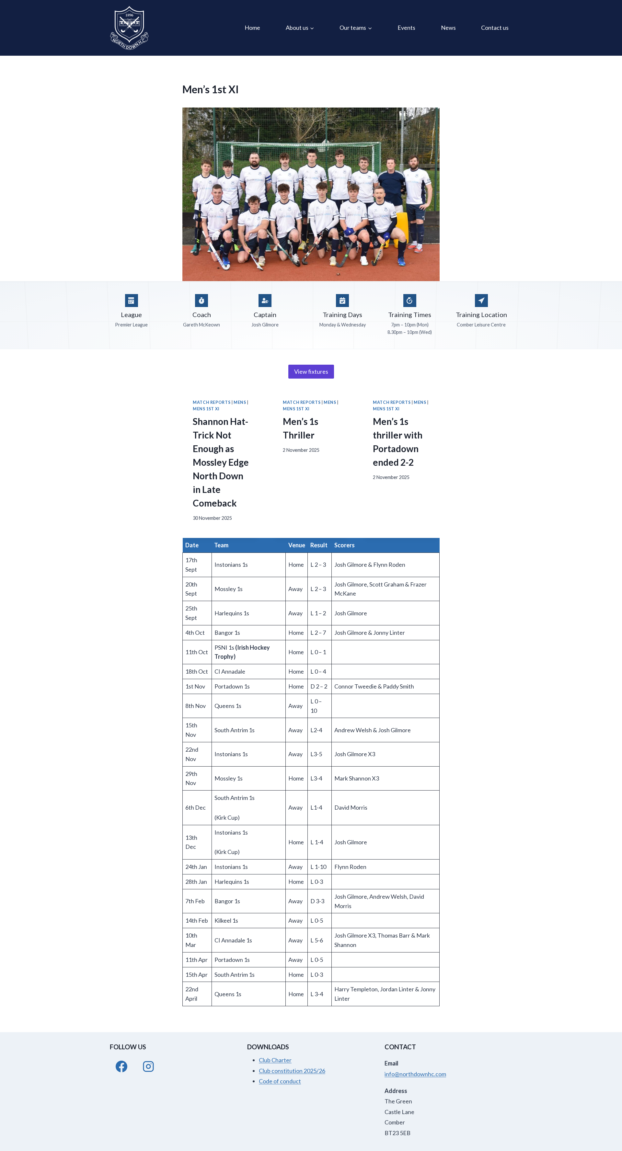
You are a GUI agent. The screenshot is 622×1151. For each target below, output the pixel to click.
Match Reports (211, 402)
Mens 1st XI (206, 408)
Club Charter (275, 1060)
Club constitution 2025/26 (292, 1070)
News (448, 27)
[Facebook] (121, 1066)
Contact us (495, 27)
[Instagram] (148, 1066)
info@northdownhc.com (415, 1073)
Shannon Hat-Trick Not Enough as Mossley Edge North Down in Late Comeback (221, 462)
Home (252, 27)
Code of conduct (280, 1081)
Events (406, 27)
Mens (240, 402)
